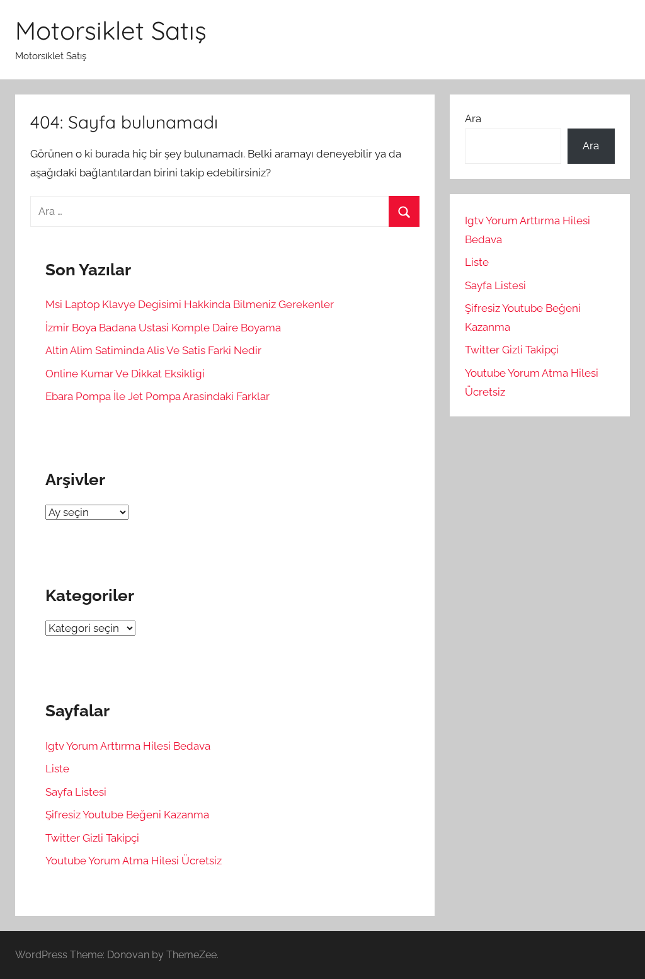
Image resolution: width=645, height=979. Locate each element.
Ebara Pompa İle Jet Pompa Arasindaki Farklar (157, 396)
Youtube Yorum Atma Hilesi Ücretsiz (133, 860)
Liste (57, 768)
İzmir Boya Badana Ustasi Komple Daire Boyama (163, 327)
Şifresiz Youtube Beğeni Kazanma (127, 814)
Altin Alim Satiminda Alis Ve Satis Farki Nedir (153, 350)
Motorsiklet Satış (111, 30)
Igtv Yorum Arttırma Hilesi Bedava (127, 746)
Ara (473, 118)
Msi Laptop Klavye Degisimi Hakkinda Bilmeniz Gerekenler (189, 304)
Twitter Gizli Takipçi (92, 838)
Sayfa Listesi (75, 792)
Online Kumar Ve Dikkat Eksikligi (125, 373)
